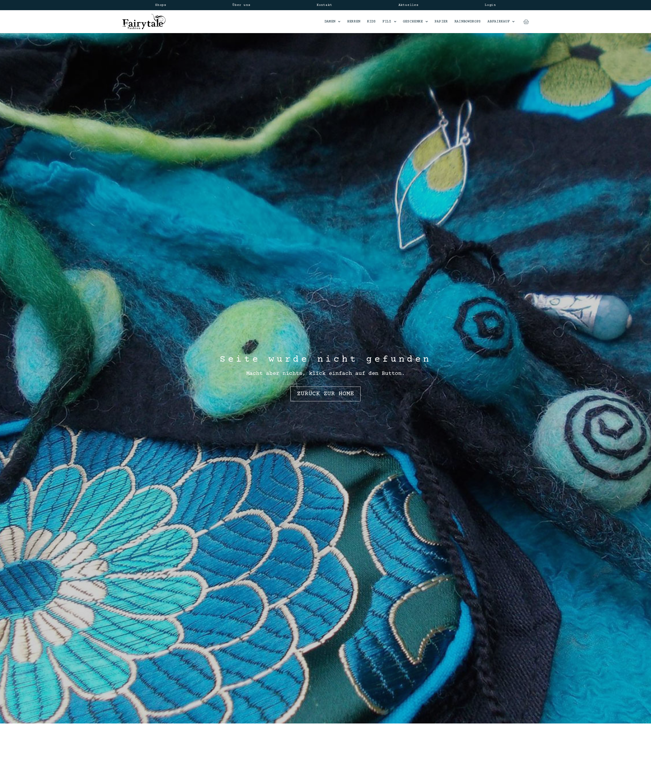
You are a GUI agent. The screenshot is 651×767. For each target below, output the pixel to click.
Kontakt (324, 5)
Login (490, 5)
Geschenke (413, 22)
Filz (386, 22)
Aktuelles (408, 5)
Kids (371, 22)
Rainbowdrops (467, 22)
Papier (441, 22)
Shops (160, 5)
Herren (353, 22)
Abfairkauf (498, 22)
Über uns (241, 5)
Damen (330, 22)
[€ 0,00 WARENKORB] (526, 22)
